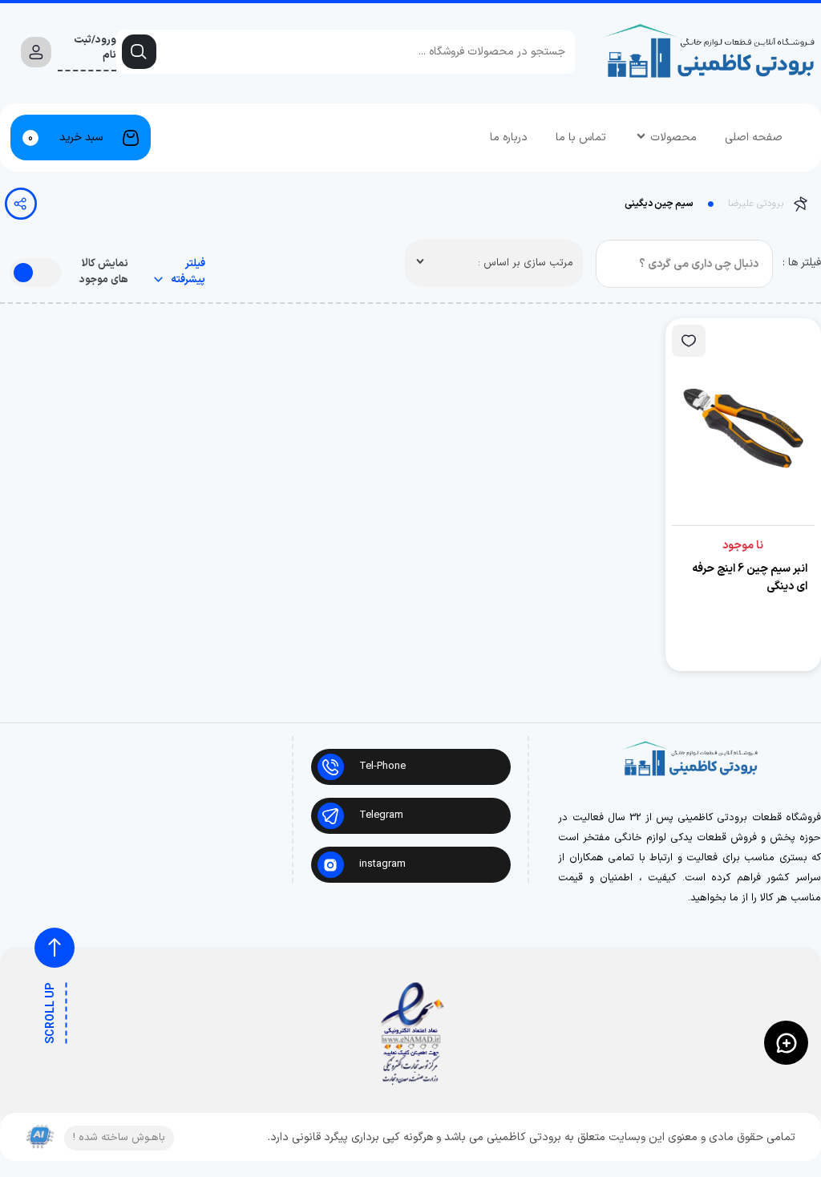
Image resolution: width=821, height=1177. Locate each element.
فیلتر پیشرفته (186, 272)
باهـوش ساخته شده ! (119, 1138)
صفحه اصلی (754, 137)
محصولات (673, 137)
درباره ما (509, 137)
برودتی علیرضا (755, 203)
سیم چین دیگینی (659, 203)
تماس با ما (581, 137)
